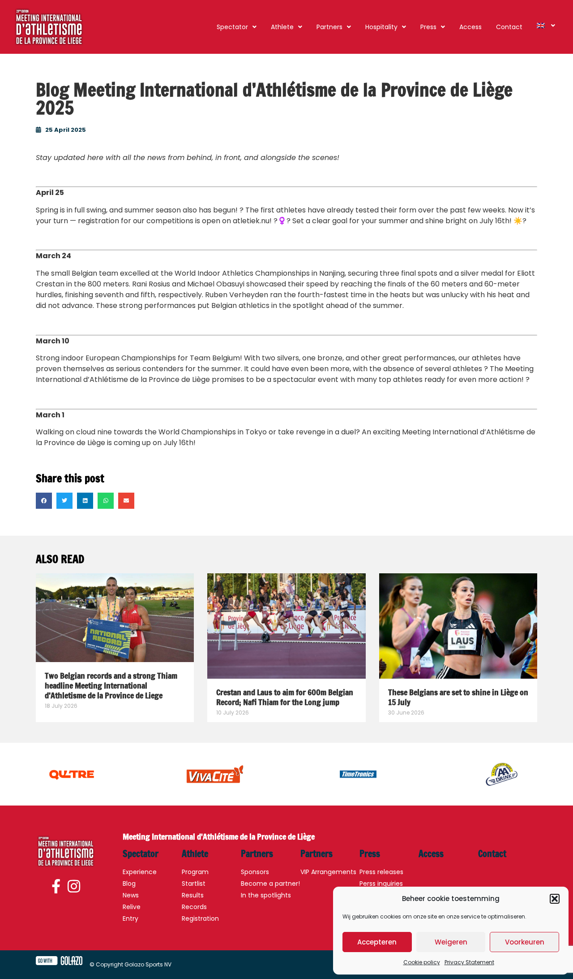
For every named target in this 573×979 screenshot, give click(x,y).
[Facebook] (57, 886)
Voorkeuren (524, 942)
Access (470, 26)
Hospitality (381, 26)
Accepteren (377, 942)
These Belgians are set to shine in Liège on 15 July (458, 697)
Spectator (232, 26)
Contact (509, 26)
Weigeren (451, 942)
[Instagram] (73, 886)
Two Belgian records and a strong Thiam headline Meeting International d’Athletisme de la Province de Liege (111, 685)
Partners (329, 26)
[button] (554, 898)
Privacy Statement (469, 962)
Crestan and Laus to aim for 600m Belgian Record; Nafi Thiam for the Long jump (284, 697)
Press (428, 26)
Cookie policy (421, 962)
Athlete (282, 26)
